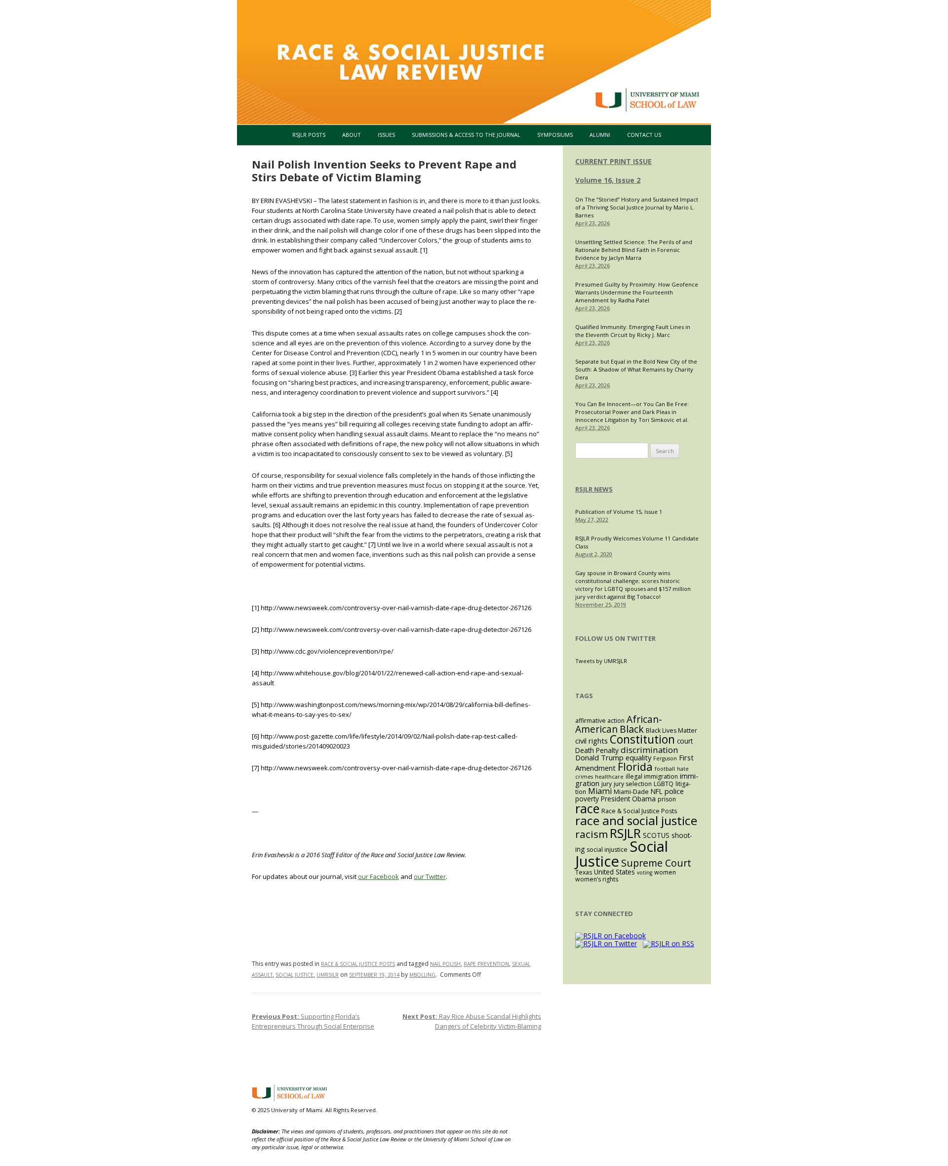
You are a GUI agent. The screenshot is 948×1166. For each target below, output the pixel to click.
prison (667, 799)
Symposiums (555, 134)
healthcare (609, 776)
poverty (587, 798)
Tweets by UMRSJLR (601, 661)
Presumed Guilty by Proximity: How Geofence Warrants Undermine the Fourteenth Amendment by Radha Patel (636, 292)
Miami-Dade (631, 792)
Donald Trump (599, 757)
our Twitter (430, 876)
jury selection (633, 784)
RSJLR (625, 833)
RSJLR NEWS (594, 489)
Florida (635, 766)
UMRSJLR (327, 974)
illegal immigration (652, 776)
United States (614, 871)
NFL (657, 791)
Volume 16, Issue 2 (607, 180)
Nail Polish (445, 963)
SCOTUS (656, 835)
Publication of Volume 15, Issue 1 (618, 511)
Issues (386, 134)
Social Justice (295, 974)
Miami (600, 791)
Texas (583, 872)
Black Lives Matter (671, 730)
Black (632, 729)
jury (606, 784)
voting (644, 872)
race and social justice (636, 820)
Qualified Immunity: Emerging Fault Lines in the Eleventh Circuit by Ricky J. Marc (632, 330)
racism (591, 834)
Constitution (642, 739)
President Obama (628, 798)
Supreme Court (656, 863)
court (685, 741)
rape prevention (486, 963)
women (665, 872)
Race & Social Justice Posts (358, 963)
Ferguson (665, 758)
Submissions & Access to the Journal (466, 134)
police (674, 791)
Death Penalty (597, 750)
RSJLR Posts (308, 134)
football (665, 768)
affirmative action (600, 720)
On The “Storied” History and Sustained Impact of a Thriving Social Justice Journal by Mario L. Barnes (636, 207)
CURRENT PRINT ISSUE (613, 161)
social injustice (607, 849)
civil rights (591, 741)
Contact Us (644, 134)
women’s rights (596, 879)
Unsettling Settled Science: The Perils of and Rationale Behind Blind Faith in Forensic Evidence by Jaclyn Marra (633, 249)
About (351, 134)
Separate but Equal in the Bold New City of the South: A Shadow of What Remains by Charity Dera (636, 369)
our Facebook (378, 876)
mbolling (422, 974)
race (587, 808)
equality (638, 757)
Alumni (600, 134)
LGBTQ (663, 784)
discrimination (649, 749)
